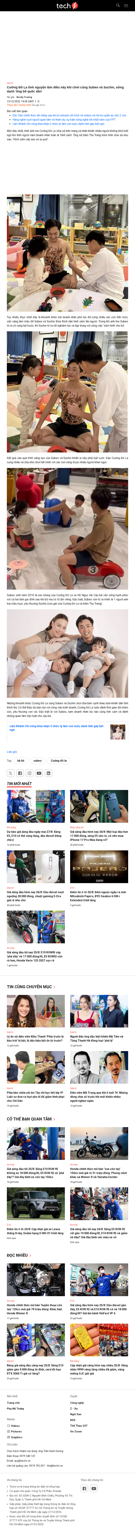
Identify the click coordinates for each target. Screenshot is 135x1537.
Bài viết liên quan (17, 111)
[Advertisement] (67, 169)
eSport (10, 887)
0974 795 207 (37, 1465)
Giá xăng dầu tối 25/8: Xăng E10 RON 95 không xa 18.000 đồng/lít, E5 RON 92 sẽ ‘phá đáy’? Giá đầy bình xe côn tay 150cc (35, 1173)
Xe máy (10, 948)
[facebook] (20, 773)
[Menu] (126, 5)
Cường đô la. (59, 760)
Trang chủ (13, 1402)
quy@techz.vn (22, 1460)
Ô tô (72, 887)
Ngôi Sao (75, 1414)
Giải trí (10, 83)
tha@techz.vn (55, 1465)
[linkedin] (48, 773)
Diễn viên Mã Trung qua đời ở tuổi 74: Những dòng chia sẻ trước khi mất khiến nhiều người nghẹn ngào (99, 1096)
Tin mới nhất (19, 784)
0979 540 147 (27, 1456)
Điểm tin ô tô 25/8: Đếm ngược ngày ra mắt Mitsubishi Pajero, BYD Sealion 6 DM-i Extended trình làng (98, 896)
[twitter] (10, 773)
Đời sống (11, 827)
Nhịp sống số (76, 827)
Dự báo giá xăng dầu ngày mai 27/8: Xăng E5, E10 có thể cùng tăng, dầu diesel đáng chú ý (34, 836)
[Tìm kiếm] (116, 5)
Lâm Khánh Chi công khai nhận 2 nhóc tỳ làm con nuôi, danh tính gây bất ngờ (58, 124)
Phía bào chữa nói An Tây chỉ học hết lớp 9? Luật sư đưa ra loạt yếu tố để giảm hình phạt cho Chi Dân (35, 1096)
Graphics (16, 1437)
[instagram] (29, 773)
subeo (37, 760)
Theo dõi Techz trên (19, 105)
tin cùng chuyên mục (30, 987)
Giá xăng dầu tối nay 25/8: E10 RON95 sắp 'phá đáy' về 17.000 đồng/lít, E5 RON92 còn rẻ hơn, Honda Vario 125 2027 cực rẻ (34, 956)
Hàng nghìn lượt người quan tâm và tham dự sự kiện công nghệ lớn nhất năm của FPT (63, 119)
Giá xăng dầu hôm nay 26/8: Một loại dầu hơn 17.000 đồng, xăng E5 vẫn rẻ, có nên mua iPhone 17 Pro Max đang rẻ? (99, 836)
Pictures (16, 1431)
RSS (72, 1420)
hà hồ (20, 760)
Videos (15, 1425)
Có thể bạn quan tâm (30, 1119)
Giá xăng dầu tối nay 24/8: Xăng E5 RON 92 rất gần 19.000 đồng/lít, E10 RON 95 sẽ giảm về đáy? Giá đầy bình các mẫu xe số (98, 1233)
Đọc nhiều (18, 1255)
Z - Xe (74, 1408)
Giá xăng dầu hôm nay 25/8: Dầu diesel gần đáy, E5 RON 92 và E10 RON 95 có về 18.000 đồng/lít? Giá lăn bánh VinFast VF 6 (98, 1309)
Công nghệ (77, 1402)
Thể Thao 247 (78, 1425)
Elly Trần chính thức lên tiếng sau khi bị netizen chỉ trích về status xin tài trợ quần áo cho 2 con (69, 115)
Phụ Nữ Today (15, 1408)
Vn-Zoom (76, 1431)
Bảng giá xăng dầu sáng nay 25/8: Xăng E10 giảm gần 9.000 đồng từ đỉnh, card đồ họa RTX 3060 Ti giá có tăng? (35, 1369)
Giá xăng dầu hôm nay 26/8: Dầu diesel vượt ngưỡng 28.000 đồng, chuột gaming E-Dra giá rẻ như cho (35, 896)
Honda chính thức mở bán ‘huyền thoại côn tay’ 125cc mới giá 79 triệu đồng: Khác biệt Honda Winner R (34, 1309)
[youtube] (39, 773)
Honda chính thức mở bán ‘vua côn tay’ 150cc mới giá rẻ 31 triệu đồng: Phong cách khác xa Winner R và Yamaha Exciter (98, 1173)
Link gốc (12, 752)
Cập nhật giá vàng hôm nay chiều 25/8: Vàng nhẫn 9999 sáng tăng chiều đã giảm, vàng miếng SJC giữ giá (99, 1369)
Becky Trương (24, 97)
